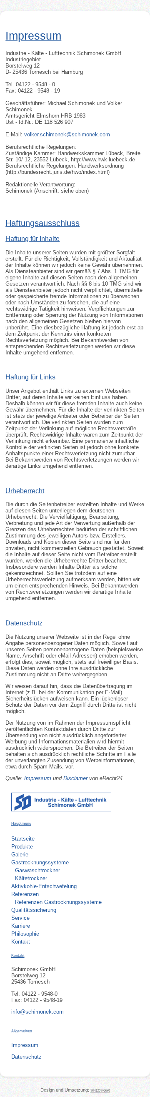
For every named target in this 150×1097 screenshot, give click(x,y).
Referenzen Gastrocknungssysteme (58, 902)
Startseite (23, 839)
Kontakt (20, 942)
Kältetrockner (31, 878)
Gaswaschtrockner (37, 870)
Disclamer (76, 778)
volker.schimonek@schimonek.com (67, 134)
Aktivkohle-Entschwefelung (44, 886)
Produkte (22, 846)
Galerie (19, 854)
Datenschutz (26, 1057)
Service (20, 918)
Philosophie (25, 934)
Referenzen (25, 894)
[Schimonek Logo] (61, 809)
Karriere (20, 926)
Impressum (37, 778)
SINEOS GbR (100, 1090)
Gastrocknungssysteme (40, 862)
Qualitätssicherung (33, 910)
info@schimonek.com (37, 1012)
